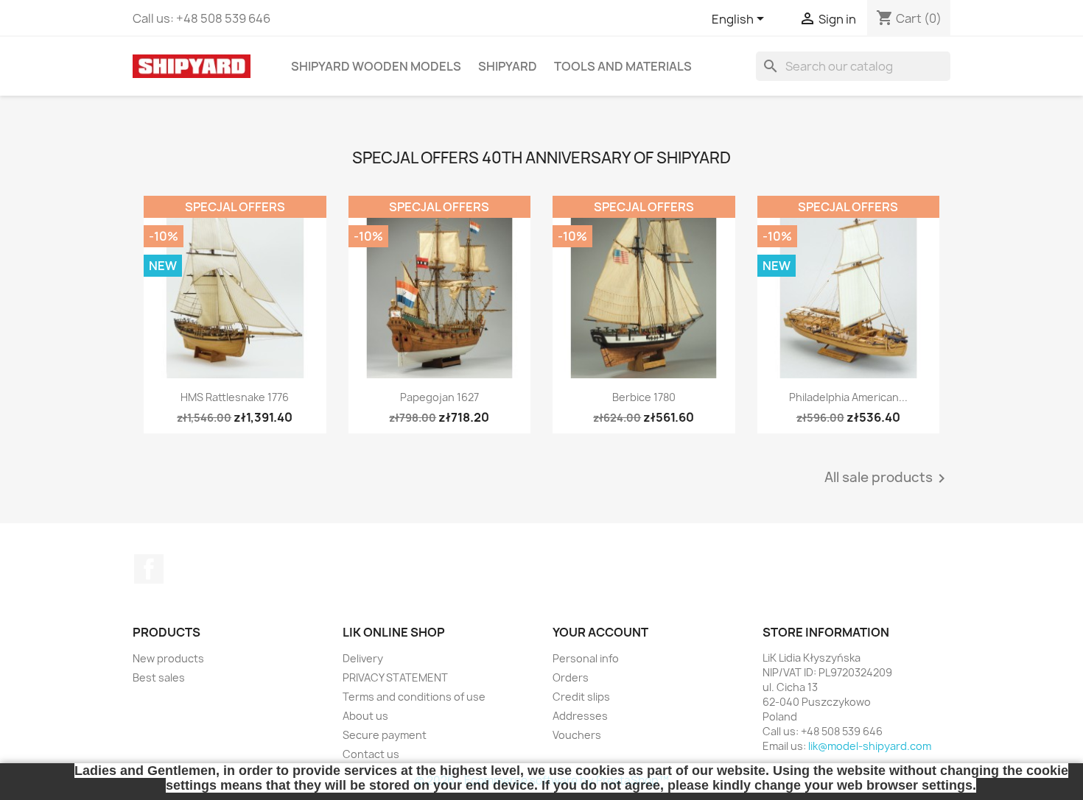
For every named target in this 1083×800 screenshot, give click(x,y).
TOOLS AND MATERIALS (623, 66)
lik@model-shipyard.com (869, 746)
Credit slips (581, 697)
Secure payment (385, 735)
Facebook (149, 569)
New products (168, 658)
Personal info (586, 658)
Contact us (371, 754)
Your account (600, 632)
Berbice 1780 (644, 397)
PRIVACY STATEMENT (395, 677)
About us (365, 716)
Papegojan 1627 (439, 397)
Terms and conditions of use (414, 697)
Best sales (159, 677)
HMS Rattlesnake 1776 (234, 397)
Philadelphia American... (848, 397)
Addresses (580, 716)
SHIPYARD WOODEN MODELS (376, 66)
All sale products (887, 478)
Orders (571, 677)
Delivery (363, 658)
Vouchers (577, 735)
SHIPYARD (507, 66)
